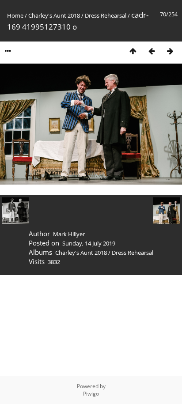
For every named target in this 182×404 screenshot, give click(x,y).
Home (15, 15)
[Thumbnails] (133, 51)
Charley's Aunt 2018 (54, 15)
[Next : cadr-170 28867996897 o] (170, 51)
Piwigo (91, 393)
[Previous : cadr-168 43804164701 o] (151, 51)
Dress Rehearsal (105, 15)
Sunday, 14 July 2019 (88, 243)
